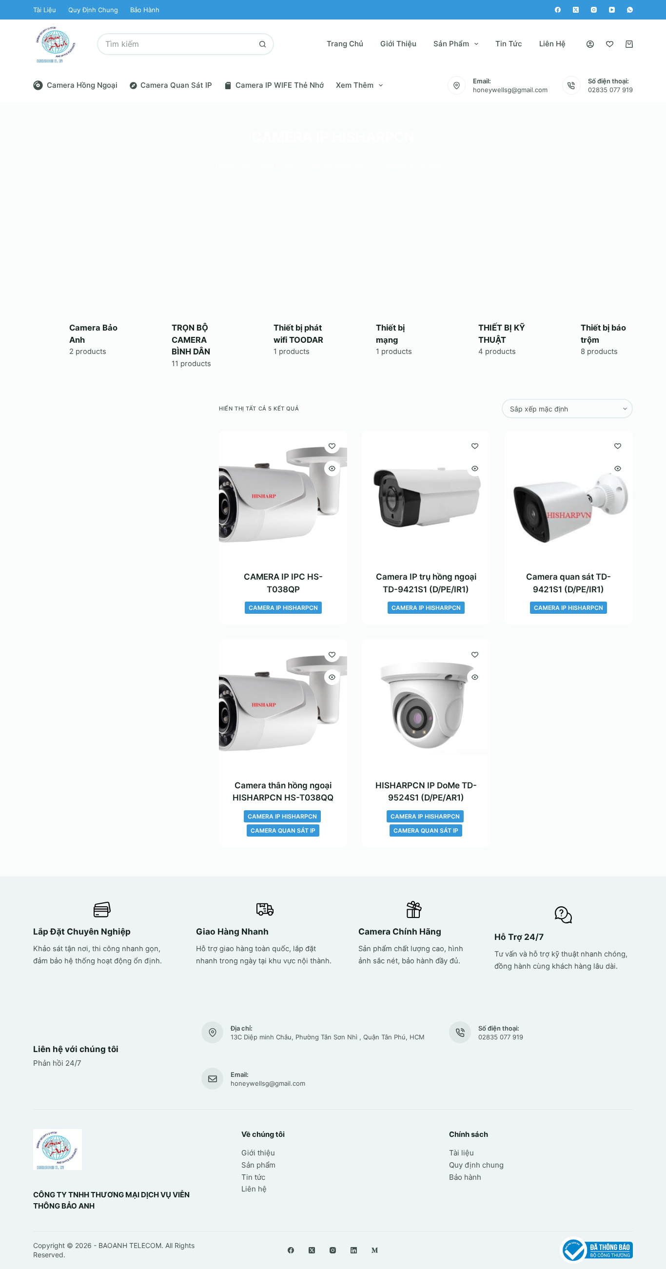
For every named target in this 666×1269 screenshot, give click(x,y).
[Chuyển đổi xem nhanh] (332, 468)
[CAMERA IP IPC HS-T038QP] (283, 494)
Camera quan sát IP (176, 85)
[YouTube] (612, 10)
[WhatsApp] (630, 10)
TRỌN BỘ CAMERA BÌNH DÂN (191, 339)
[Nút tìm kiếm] (263, 44)
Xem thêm (354, 85)
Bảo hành (144, 10)
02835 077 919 (610, 90)
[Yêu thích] (609, 44)
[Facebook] (558, 10)
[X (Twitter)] (576, 10)
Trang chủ (345, 43)
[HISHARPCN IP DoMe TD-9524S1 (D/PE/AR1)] (426, 703)
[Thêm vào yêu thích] (332, 445)
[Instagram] (594, 10)
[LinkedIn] (354, 1250)
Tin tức (508, 43)
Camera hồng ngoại (82, 85)
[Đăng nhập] (590, 44)
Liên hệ (552, 43)
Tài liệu (44, 10)
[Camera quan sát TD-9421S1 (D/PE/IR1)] (569, 494)
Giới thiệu (398, 43)
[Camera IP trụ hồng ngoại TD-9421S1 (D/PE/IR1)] (426, 494)
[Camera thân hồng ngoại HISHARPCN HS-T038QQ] (283, 703)
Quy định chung (93, 10)
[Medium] (375, 1250)
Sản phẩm (451, 43)
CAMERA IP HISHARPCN (283, 607)
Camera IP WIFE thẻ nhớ (279, 85)
